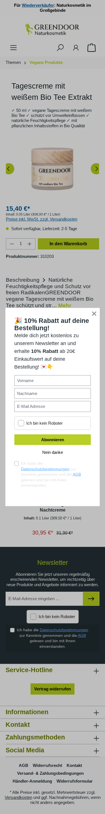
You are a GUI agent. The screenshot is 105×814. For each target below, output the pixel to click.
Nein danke (52, 452)
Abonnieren (52, 439)
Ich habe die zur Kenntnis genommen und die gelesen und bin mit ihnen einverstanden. (51, 474)
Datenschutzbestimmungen (45, 468)
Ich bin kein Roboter (44, 423)
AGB (77, 474)
